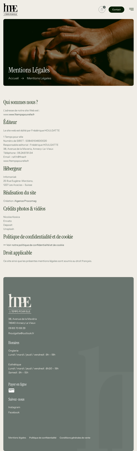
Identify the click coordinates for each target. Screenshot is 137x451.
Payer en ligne (17, 384)
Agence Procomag (25, 200)
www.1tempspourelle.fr (22, 114)
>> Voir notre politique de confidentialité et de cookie (33, 245)
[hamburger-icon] (131, 9)
